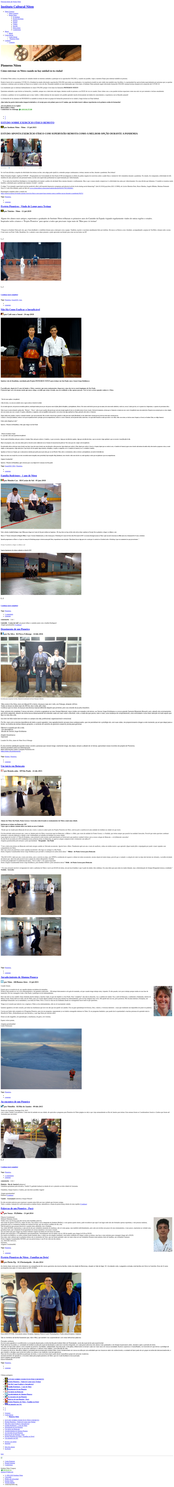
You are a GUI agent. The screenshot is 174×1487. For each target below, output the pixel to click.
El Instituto (16, 17)
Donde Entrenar (10, 1463)
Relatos (7, 756)
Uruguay (7, 1413)
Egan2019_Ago (17, 300)
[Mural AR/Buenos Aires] (2, 982)
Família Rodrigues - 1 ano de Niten (19, 475)
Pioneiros (8, 197)
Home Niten (17, 2)
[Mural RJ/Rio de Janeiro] (2, 1106)
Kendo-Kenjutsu (18, 19)
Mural (7, 31)
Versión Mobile (10, 1482)
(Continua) (18, 625)
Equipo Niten (9, 1481)
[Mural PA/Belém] (2, 1213)
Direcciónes (16, 28)
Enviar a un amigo (11, 1442)
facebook (8, 1449)
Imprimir (7, 1443)
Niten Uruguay (9, 11)
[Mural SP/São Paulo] (2, 771)
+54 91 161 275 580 (26, 109)
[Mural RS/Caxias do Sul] (2, 480)
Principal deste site (7, 2)
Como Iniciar (9, 35)
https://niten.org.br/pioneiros (11, 751)
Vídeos (15, 24)
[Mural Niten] (2, 127)
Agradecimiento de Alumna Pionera (19, 977)
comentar (8, 202)
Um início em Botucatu (13, 766)
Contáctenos (17, 30)
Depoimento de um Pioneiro (15, 629)
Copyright (8, 1477)
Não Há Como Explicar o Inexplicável (20, 309)
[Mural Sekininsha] (2, 314)
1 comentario (9, 614)
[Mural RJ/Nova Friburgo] (2, 634)
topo (2, 1454)
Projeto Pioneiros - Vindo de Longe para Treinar (26, 206)
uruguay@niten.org (7, 1472)
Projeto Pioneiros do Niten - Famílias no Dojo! (25, 1257)
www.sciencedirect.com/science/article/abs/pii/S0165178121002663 (51, 188)
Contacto (8, 40)
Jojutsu (15, 22)
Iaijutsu (15, 20)
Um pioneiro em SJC (15, 1404)
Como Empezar (10, 1461)
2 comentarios (9, 1176)
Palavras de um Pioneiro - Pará (17, 1208)
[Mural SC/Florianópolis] (2, 1262)
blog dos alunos (10, 1447)
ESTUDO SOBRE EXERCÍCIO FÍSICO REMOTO (27, 122)
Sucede (15, 26)
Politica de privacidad (12, 1479)
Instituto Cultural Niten (17, 6)
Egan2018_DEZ (10, 466)
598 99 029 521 (7, 1470)
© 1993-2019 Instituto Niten (14, 1475)
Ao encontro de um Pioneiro (15, 1101)
